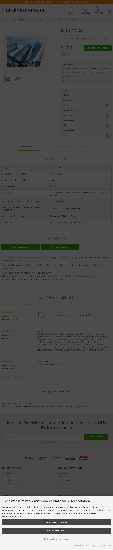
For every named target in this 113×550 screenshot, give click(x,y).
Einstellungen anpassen (57, 539)
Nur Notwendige (56, 531)
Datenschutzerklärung (84, 545)
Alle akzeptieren (56, 522)
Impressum (105, 545)
